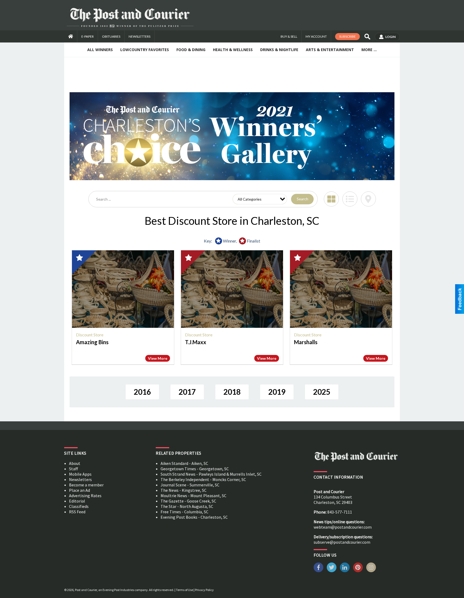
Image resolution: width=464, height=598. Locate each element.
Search (302, 199)
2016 (142, 391)
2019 (276, 391)
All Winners (100, 49)
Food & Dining (190, 49)
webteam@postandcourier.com (343, 527)
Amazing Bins (92, 342)
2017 (187, 391)
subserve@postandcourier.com (342, 542)
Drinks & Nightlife (279, 49)
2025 (321, 391)
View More (157, 358)
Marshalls (305, 342)
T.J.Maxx (195, 342)
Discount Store (89, 334)
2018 (232, 391)
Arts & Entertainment (330, 49)
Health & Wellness (233, 49)
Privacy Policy (204, 590)
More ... (369, 49)
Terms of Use (184, 590)
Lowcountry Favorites (144, 49)
